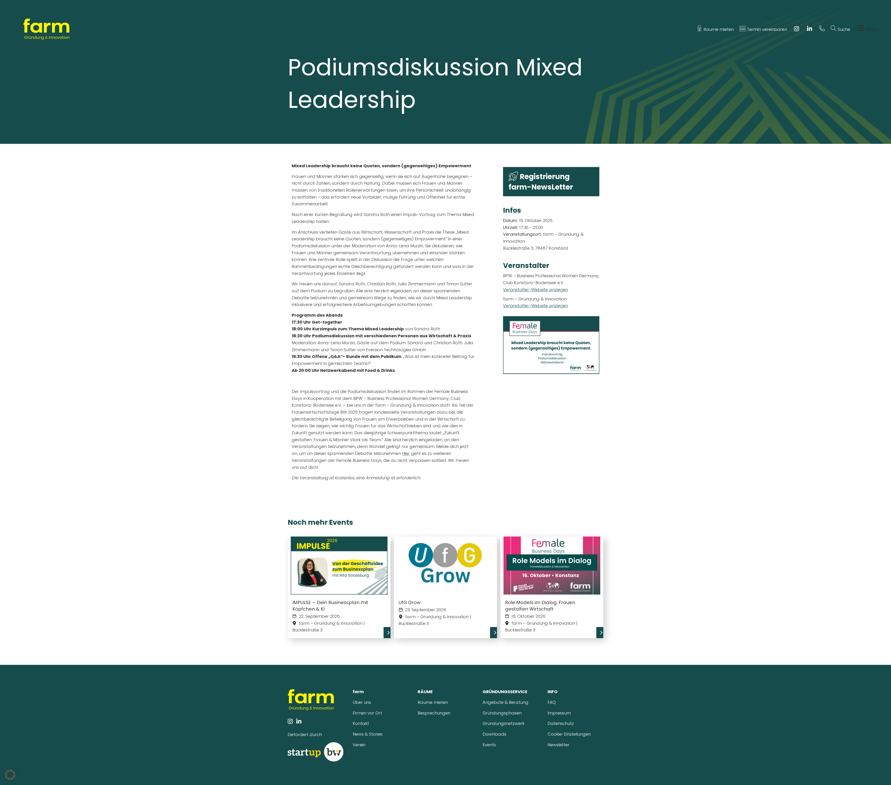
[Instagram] (796, 29)
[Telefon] (822, 29)
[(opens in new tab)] (315, 751)
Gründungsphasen (502, 713)
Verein (359, 745)
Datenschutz (561, 723)
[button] (10, 775)
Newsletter (558, 745)
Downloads (494, 734)
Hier (406, 453)
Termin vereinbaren (766, 29)
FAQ (552, 702)
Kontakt (361, 723)
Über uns (362, 702)
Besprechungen (434, 713)
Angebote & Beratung (505, 702)
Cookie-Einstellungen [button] (569, 734)
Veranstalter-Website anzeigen (535, 290)
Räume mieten (718, 29)
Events (489, 745)
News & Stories (368, 734)
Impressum (559, 713)
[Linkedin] (809, 29)
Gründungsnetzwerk (503, 723)
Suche (843, 29)
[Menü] (860, 29)
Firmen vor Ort (367, 713)
